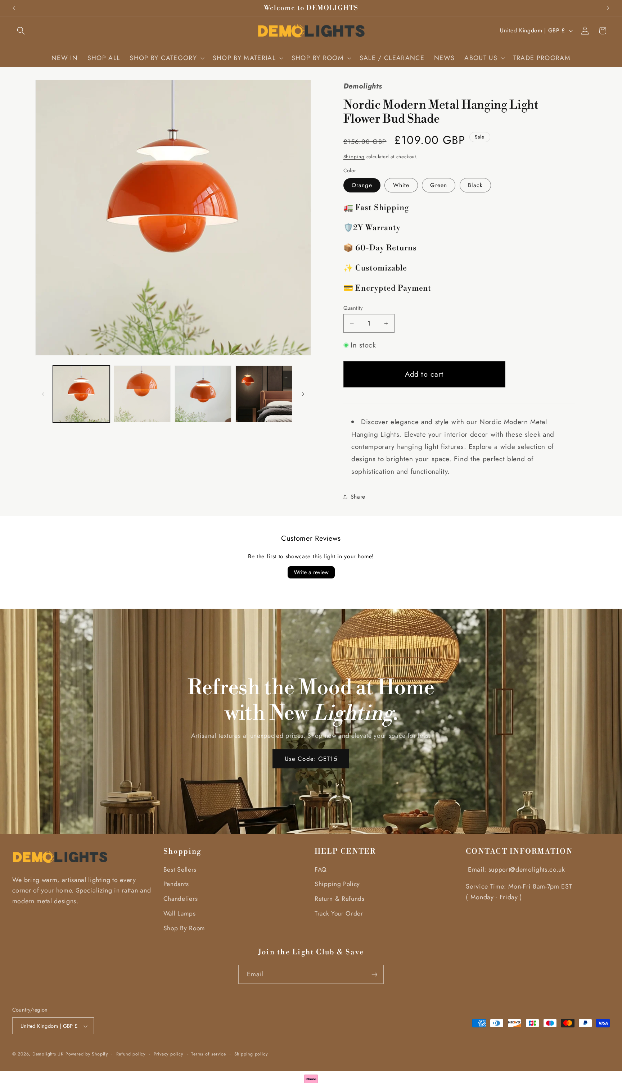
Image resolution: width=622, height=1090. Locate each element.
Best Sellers (180, 869)
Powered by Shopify (87, 1054)
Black (475, 185)
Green (438, 185)
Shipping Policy (337, 884)
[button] (21, 31)
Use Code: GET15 (311, 758)
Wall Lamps (179, 913)
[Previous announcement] (14, 8)
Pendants (176, 884)
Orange (362, 185)
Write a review (311, 572)
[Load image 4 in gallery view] (263, 393)
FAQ (321, 869)
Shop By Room (184, 928)
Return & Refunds (340, 898)
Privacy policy (168, 1054)
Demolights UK (48, 1054)
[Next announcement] (608, 8)
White (401, 185)
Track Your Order (339, 913)
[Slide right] (303, 394)
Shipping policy (251, 1054)
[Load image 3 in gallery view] (203, 393)
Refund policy (130, 1054)
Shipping (354, 156)
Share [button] (358, 496)
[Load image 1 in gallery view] (81, 393)
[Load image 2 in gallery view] (142, 393)
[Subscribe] (374, 974)
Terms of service (208, 1054)
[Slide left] (43, 394)
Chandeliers (180, 898)
